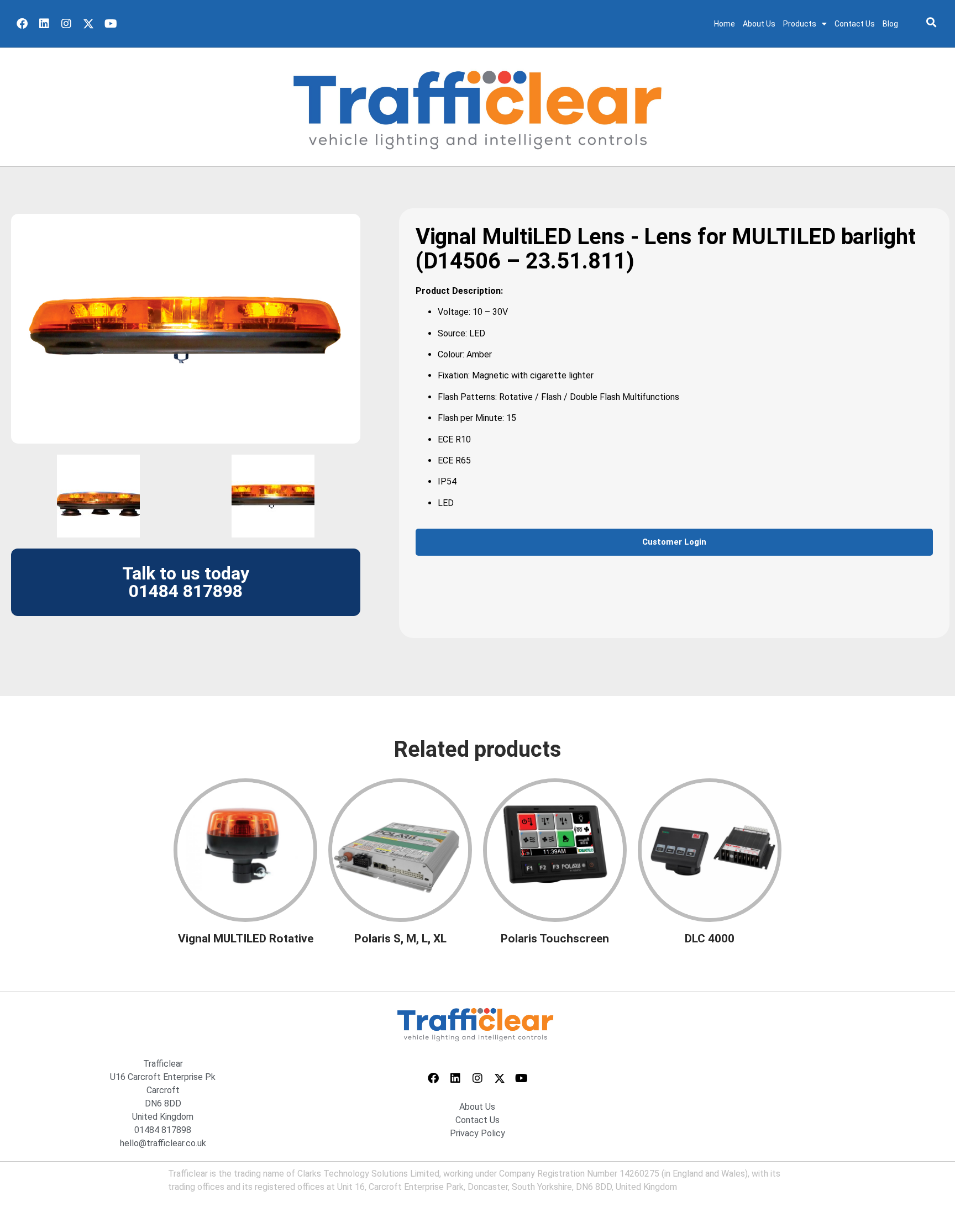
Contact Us (855, 23)
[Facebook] (22, 24)
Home (724, 23)
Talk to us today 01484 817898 (185, 582)
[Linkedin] (44, 24)
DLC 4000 (709, 938)
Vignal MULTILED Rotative (245, 938)
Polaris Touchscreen (555, 938)
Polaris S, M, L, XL (400, 938)
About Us (759, 23)
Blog (890, 23)
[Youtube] (110, 24)
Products (799, 23)
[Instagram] (66, 24)
